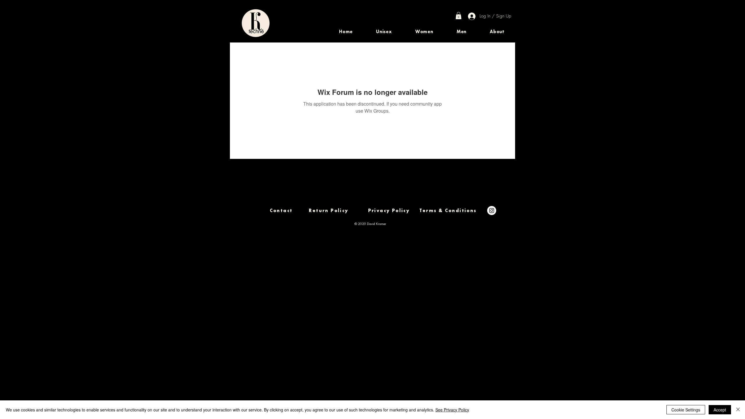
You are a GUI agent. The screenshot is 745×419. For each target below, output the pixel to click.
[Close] (738, 409)
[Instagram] (491, 210)
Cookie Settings (685, 410)
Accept (720, 410)
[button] (384, 32)
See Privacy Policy (452, 410)
